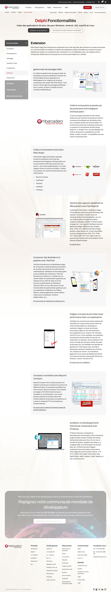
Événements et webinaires (66, 549)
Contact (80, 568)
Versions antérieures (100, 12)
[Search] (98, 2)
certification (65, 578)
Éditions (61, 12)
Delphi (33, 552)
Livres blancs (65, 556)
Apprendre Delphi (82, 555)
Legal (79, 576)
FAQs (91, 12)
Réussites (64, 560)
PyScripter (49, 576)
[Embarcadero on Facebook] (94, 589)
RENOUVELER (99, 7)
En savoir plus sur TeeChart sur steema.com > (49, 301)
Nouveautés (53, 12)
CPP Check (49, 561)
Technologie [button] (11, 90)
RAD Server (34, 561)
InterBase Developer (52, 570)
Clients (80, 12)
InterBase (34, 558)
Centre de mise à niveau (64, 2)
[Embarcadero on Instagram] (105, 589)
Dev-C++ (48, 558)
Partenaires (65, 563)
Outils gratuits (39, 7)
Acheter (87, 7)
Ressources (57, 7)
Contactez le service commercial (83, 572)
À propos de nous (82, 565)
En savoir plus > (75, 244)
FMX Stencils (50, 573)
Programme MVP (66, 566)
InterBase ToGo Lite (51, 567)
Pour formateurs (66, 575)
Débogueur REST (51, 564)
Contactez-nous (90, 2)
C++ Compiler (50, 555)
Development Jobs (67, 569)
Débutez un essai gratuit (38, 30)
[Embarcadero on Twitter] (99, 589)
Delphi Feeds (81, 552)
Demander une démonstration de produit (67, 30)
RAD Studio (34, 548)
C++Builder (34, 555)
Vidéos (86, 12)
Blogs (49, 7)
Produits (29, 7)
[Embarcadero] (12, 7)
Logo (79, 583)
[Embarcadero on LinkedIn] (102, 589)
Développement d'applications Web (67, 582)
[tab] (16, 43)
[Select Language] (105, 2)
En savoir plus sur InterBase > (80, 362)
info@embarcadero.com (99, 556)
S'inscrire (72, 515)
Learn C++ (81, 558)
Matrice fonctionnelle (70, 12)
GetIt (66, 7)
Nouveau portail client (79, 2)
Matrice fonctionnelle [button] (14, 96)
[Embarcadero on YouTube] (96, 589)
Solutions (64, 572)
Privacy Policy (81, 579)
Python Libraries (50, 580)
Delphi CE (49, 548)
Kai (32, 564)
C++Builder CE (50, 552)
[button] (25, 102)
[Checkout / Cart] (102, 2)
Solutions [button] (10, 83)
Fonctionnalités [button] (12, 43)
